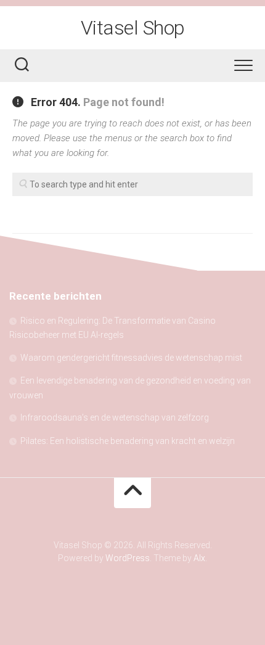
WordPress (127, 558)
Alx (199, 558)
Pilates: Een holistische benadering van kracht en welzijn (127, 441)
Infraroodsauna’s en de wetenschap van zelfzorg (114, 417)
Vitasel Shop (133, 27)
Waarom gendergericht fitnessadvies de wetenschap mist (131, 358)
